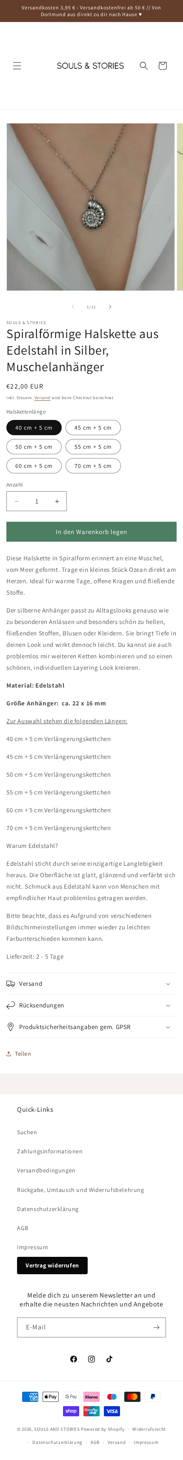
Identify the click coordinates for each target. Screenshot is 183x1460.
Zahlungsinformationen (50, 1151)
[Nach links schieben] (72, 306)
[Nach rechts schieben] (110, 306)
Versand (42, 397)
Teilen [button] (23, 1053)
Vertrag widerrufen (52, 1265)
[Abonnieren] (156, 1327)
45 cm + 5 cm (93, 427)
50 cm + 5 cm (34, 446)
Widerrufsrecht (149, 1429)
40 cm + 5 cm (34, 427)
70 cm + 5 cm (93, 466)
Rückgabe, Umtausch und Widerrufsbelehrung (80, 1190)
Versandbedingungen (46, 1170)
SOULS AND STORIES (57, 1429)
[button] (17, 65)
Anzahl (14, 484)
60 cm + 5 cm (34, 466)
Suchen (27, 1132)
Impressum (32, 1247)
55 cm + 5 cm (93, 446)
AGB (23, 1228)
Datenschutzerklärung (48, 1209)
